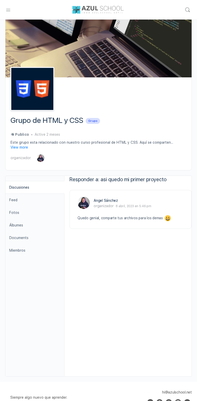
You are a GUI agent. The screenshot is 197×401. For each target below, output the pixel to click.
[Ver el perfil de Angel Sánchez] (83, 203)
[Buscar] (187, 10)
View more (19, 147)
